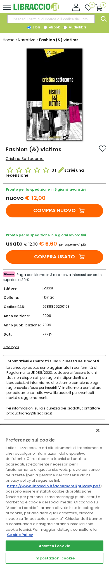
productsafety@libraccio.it (29, 413)
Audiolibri (77, 27)
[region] (54, 494)
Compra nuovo (54, 210)
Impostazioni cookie (54, 558)
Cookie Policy (20, 534)
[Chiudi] (97, 430)
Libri (36, 27)
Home (9, 40)
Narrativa (26, 40)
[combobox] (50, 18)
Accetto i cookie (54, 546)
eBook (54, 27)
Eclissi (47, 288)
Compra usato (54, 256)
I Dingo (48, 297)
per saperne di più (72, 245)
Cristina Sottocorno (25, 158)
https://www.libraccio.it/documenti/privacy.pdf (53, 486)
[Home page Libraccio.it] (36, 9)
